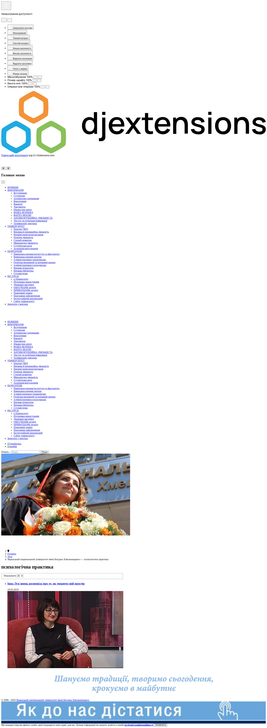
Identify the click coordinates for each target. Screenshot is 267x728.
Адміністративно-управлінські (30, 259)
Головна (11, 553)
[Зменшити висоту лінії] (30, 83)
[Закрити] (9, 20)
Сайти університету (24, 301)
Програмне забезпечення (27, 295)
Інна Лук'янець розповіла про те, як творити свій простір (46, 583)
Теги (9, 556)
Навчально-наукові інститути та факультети (36, 254)
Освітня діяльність (23, 237)
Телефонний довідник (25, 223)
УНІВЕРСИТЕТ (16, 226)
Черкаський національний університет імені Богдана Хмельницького (52, 700)
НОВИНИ (12, 187)
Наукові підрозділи (24, 268)
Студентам (19, 195)
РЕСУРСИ (13, 276)
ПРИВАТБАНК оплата (26, 290)
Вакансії (18, 204)
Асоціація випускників (26, 248)
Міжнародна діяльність (26, 243)
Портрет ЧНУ (21, 229)
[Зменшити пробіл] (43, 86)
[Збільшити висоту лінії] (35, 83)
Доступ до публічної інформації (30, 220)
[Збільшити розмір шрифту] (39, 80)
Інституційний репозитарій (28, 298)
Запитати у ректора (17, 304)
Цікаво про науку (23, 209)
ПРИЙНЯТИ (160, 725)
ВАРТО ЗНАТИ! (22, 215)
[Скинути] (3, 20)
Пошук (45, 452)
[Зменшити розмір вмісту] (35, 77)
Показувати (10, 575)
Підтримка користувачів (26, 282)
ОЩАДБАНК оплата (25, 287)
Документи (19, 207)
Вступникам (20, 193)
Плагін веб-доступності (14, 155)
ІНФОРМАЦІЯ (15, 190)
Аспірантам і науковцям (26, 198)
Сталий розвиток (23, 240)
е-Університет (21, 279)
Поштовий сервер (23, 293)
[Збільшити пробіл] (47, 86)
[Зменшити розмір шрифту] (34, 80)
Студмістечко (21, 273)
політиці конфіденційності (138, 725)
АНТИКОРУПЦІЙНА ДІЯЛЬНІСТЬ (33, 218)
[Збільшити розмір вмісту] (40, 77)
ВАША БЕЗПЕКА (23, 212)
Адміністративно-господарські (30, 265)
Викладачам (20, 201)
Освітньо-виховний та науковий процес (35, 262)
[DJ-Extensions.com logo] (133, 152)
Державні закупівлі (24, 284)
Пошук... (6, 452)
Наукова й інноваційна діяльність (31, 232)
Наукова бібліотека (24, 270)
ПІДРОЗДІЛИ (14, 251)
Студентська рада (23, 245)
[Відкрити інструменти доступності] (6, 5)
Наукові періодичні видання (28, 234)
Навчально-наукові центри (28, 257)
